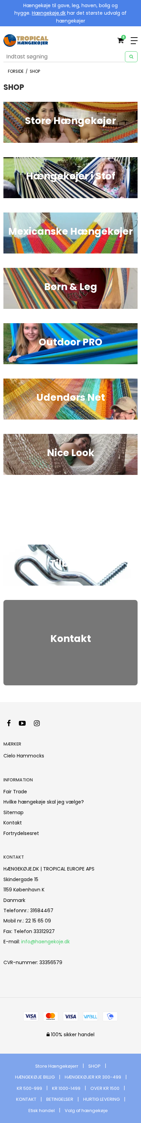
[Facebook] (12, 723)
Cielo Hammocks (23, 755)
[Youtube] (26, 723)
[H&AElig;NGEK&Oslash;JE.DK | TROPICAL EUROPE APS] (25, 40)
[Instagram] (40, 723)
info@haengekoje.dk (45, 941)
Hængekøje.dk (49, 13)
